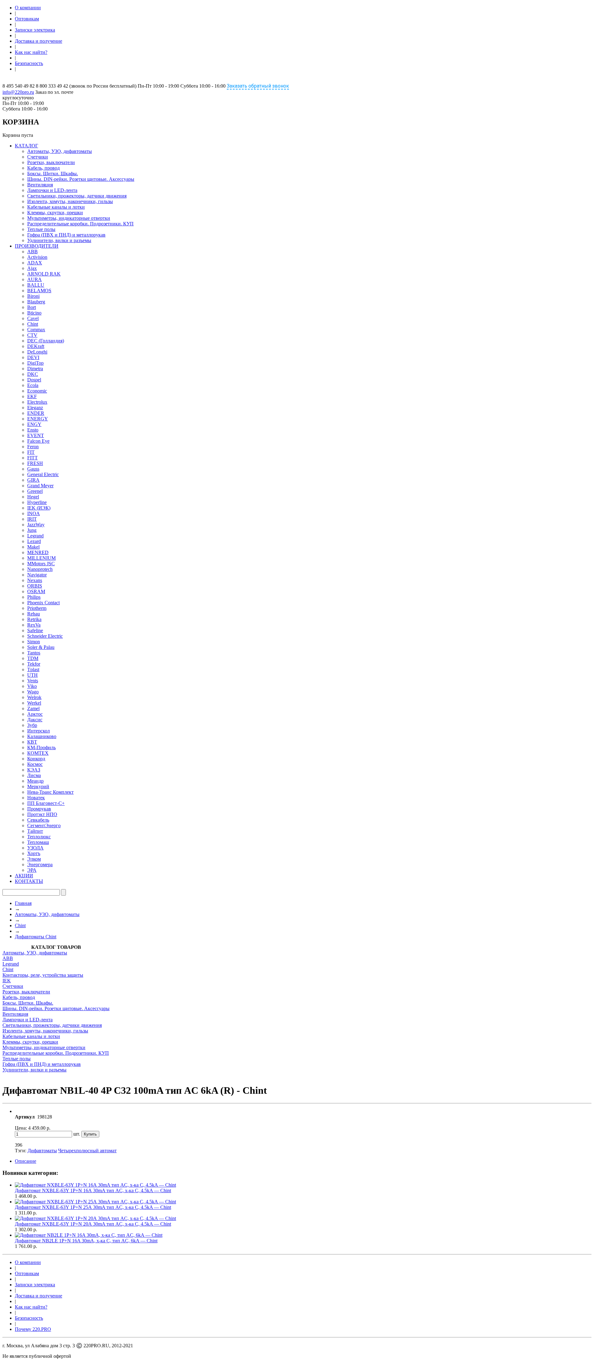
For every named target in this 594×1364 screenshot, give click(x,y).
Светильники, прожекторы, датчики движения (77, 195)
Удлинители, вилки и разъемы (59, 240)
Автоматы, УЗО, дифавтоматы (59, 151)
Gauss (33, 468)
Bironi (33, 296)
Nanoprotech (40, 569)
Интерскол (38, 730)
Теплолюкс (39, 836)
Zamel (33, 708)
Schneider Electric (45, 636)
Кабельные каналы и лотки (56, 207)
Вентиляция (40, 184)
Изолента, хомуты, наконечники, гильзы (70, 201)
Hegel (33, 496)
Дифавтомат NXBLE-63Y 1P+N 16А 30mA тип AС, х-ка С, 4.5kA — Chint (93, 1190)
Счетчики (37, 156)
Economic (37, 390)
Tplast (33, 669)
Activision (37, 257)
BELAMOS (39, 290)
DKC (32, 374)
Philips (34, 597)
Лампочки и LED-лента (52, 190)
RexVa (34, 625)
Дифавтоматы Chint (35, 936)
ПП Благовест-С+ (46, 803)
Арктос (35, 714)
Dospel (34, 379)
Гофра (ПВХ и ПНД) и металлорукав (66, 234)
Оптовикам (27, 18)
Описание (25, 1161)
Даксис (34, 719)
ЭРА (32, 870)
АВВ (7, 958)
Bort (31, 307)
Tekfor (33, 664)
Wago (33, 691)
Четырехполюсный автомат (87, 1150)
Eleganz (35, 407)
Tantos (33, 652)
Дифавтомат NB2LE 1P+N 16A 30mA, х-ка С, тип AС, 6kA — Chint (86, 1240)
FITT (32, 457)
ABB (32, 251)
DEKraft (35, 346)
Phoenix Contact (43, 602)
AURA (34, 279)
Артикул (25, 1116)
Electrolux (37, 402)
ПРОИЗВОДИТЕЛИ (36, 246)
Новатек (36, 797)
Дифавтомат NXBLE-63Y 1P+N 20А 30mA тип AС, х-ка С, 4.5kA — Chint (93, 1224)
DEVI (33, 357)
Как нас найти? (31, 52)
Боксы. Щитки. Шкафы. (52, 173)
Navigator (37, 574)
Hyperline (37, 502)
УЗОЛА (35, 847)
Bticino (34, 312)
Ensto (32, 429)
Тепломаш (38, 842)
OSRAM (36, 591)
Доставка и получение (38, 41)
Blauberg (36, 301)
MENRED (38, 552)
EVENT (35, 435)
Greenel (35, 491)
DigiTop (35, 363)
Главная (23, 903)
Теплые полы (41, 229)
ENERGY (37, 418)
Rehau (33, 613)
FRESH (35, 463)
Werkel (34, 703)
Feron (33, 446)
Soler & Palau (40, 647)
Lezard (34, 541)
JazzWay (36, 524)
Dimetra (35, 368)
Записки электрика (35, 30)
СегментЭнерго (44, 825)
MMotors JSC (41, 563)
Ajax (32, 268)
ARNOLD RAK (44, 273)
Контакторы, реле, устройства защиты (42, 975)
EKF (32, 396)
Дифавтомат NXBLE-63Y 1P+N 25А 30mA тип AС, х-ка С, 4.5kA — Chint (93, 1207)
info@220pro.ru (18, 92)
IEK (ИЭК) (38, 507)
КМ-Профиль (41, 747)
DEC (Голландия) (45, 340)
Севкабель (38, 820)
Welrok (34, 697)
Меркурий (38, 786)
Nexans (34, 580)
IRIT (32, 519)
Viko (32, 686)
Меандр (35, 781)
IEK (6, 980)
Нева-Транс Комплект (50, 792)
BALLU (35, 285)
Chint (32, 324)
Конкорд (36, 758)
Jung (32, 530)
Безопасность (29, 63)
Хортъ (33, 853)
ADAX (34, 262)
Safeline (35, 630)
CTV (32, 335)
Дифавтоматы (42, 1150)
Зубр (32, 725)
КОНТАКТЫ (29, 881)
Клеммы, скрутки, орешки (55, 212)
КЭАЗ (33, 769)
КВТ (32, 742)
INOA (33, 513)
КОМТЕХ (38, 753)
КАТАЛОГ (26, 145)
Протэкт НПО (42, 814)
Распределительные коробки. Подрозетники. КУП (80, 223)
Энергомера (40, 864)
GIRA (33, 480)
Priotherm (36, 608)
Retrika (34, 619)
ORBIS (34, 586)
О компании (28, 7)
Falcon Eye (38, 441)
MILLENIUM (41, 558)
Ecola (32, 385)
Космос (35, 764)
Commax (36, 329)
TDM (32, 658)
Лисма (34, 775)
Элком (34, 859)
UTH (32, 675)
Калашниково (41, 736)
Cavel (33, 318)
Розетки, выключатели (51, 162)
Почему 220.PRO (33, 1329)
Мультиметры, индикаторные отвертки (68, 218)
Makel (33, 547)
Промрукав (39, 808)
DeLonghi (37, 351)
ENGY (34, 424)
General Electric (43, 474)
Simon (33, 641)
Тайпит (35, 831)
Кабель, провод (43, 168)
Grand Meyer (40, 485)
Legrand (35, 535)
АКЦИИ (24, 875)
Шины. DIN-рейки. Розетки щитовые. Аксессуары (80, 179)
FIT (31, 452)
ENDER (35, 413)
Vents (32, 680)
